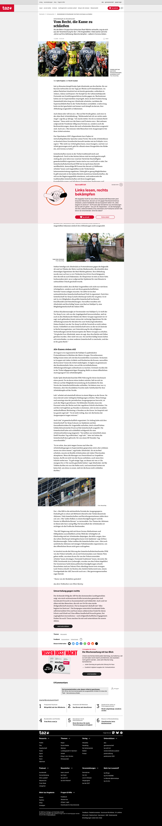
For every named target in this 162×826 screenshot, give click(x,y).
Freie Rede (42, 783)
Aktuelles (85, 743)
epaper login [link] (118, 2)
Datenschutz (93, 815)
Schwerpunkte (50, 14)
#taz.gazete (63, 634)
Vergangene (86, 780)
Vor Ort (84, 775)
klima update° (43, 778)
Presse (84, 753)
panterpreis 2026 (109, 756)
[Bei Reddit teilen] (92, 643)
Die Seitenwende (87, 748)
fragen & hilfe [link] (61, 2)
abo (105, 743)
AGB (107, 815)
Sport (41, 753)
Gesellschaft (43, 748)
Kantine (41, 800)
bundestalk (42, 772)
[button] (121, 8)
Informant (85, 815)
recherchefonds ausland (111, 751)
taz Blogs (107, 773)
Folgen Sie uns (107, 733)
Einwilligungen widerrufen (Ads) (92, 818)
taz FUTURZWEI (109, 776)
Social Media (65, 745)
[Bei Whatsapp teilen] (85, 643)
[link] (41, 8)
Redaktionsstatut (94, 812)
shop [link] (55, 2)
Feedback (64, 797)
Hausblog (85, 745)
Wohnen (63, 748)
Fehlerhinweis (74, 639)
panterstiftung (108, 753)
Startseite (42, 14)
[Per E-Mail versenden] (69, 643)
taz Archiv (107, 781)
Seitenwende (113, 815)
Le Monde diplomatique (111, 778)
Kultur (41, 751)
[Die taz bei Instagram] (121, 733)
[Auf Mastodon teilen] (73, 643)
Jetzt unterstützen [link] (63, 626)
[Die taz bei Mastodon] (113, 733)
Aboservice (64, 799)
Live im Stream (87, 778)
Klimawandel (65, 759)
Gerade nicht (115, 184)
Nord (40, 759)
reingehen (42, 786)
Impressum (101, 815)
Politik (41, 743)
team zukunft (65, 772)
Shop (41, 803)
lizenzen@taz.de (51, 815)
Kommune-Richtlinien (108, 812)
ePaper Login (65, 802)
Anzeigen (42, 805)
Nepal (62, 743)
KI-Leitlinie (118, 812)
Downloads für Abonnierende (70, 805)
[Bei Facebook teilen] (81, 643)
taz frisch (63, 775)
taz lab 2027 (86, 783)
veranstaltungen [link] (48, 2)
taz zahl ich (107, 748)
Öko (40, 745)
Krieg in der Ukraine (67, 756)
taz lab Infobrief (66, 780)
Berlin (41, 756)
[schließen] (121, 184)
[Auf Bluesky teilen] (77, 643)
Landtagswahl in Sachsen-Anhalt (69, 752)
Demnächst (85, 772)
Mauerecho (42, 780)
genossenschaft (109, 745)
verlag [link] (41, 2)
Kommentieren (65, 639)
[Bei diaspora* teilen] (88, 643)
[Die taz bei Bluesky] (117, 733)
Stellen (84, 751)
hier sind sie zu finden (73, 693)
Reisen (41, 797)
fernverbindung (44, 775)
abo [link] (103, 2)
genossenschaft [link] (109, 2)
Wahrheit (42, 762)
